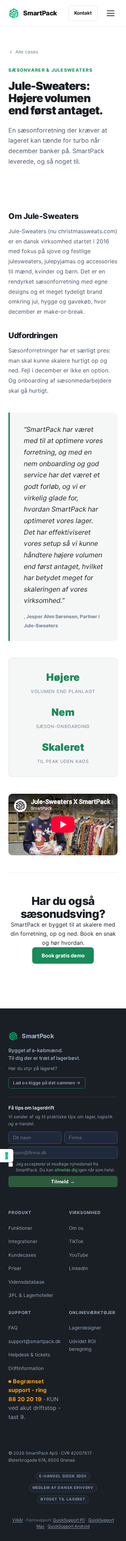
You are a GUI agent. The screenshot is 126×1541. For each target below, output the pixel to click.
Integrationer (22, 1241)
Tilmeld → (63, 1181)
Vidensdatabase (26, 1282)
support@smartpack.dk (34, 1341)
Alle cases (26, 52)
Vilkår (17, 1520)
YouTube (78, 1255)
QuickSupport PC (69, 1520)
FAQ (13, 1327)
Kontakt (83, 13)
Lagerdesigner (85, 1327)
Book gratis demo (63, 955)
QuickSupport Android (69, 1526)
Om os (76, 1228)
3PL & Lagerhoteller (30, 1295)
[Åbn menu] (111, 13)
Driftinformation (26, 1368)
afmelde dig (66, 1169)
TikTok (76, 1241)
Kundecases (22, 1255)
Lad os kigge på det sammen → (46, 1082)
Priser (14, 1268)
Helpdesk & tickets (29, 1354)
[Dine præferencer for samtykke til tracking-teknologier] (6, 1155)
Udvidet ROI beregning (82, 1345)
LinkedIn (78, 1268)
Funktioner (20, 1228)
